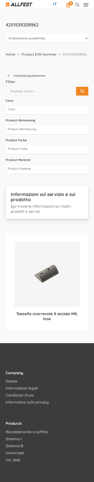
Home (10, 54)
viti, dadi (13, 460)
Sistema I (14, 439)
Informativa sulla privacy (27, 402)
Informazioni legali (22, 388)
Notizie (11, 381)
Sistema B (14, 446)
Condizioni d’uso (20, 395)
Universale (15, 453)
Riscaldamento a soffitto (27, 432)
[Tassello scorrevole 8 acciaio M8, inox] (47, 274)
